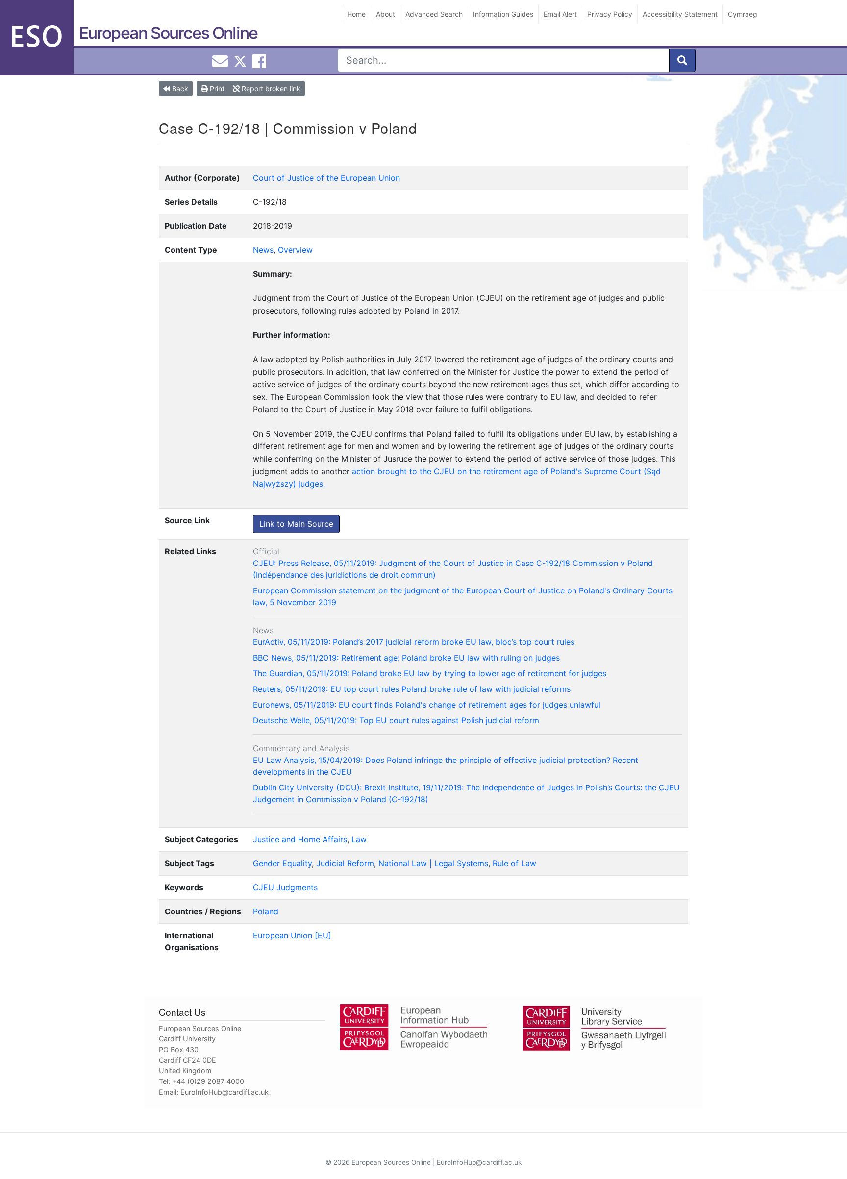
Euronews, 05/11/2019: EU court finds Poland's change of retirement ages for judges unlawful (426, 705)
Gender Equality (282, 863)
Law (359, 839)
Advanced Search (434, 14)
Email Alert (560, 14)
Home (356, 14)
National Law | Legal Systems (433, 863)
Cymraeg (742, 14)
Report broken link (270, 88)
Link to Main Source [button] (296, 524)
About (385, 14)
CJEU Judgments (285, 887)
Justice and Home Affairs (300, 839)
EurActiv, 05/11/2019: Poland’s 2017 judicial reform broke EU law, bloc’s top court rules (413, 642)
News (263, 250)
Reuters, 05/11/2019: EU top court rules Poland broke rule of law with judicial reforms (412, 689)
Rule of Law (514, 863)
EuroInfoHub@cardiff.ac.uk (224, 1092)
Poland (265, 911)
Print (216, 88)
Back (179, 88)
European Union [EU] (292, 935)
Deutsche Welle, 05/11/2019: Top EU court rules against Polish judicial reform (396, 720)
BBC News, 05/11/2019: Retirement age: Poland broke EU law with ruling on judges (406, 658)
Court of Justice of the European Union (326, 178)
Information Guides (503, 14)
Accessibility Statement (680, 14)
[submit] (682, 60)
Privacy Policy (609, 14)
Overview (295, 250)
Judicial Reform (345, 863)
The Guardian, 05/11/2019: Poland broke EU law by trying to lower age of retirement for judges (429, 673)
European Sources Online (168, 33)
